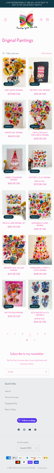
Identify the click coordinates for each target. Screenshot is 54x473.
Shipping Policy (11, 403)
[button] (6, 20)
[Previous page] (8, 334)
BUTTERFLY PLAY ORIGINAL (40, 177)
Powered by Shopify (28, 468)
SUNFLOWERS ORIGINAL (14, 90)
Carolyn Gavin (17, 468)
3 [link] (30, 333)
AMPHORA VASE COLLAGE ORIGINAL (14, 269)
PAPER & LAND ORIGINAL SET (14, 223)
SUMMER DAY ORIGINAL (14, 132)
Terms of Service (11, 397)
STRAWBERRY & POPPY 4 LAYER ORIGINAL (40, 269)
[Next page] (34, 340)
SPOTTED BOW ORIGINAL (13, 312)
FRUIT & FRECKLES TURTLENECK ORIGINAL (40, 133)
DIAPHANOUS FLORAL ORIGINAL (40, 224)
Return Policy (10, 409)
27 (27, 340)
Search (8, 391)
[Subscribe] (46, 371)
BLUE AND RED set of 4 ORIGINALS (40, 313)
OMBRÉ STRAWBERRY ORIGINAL (13, 178)
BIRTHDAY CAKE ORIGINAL (40, 90)
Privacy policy (42, 468)
